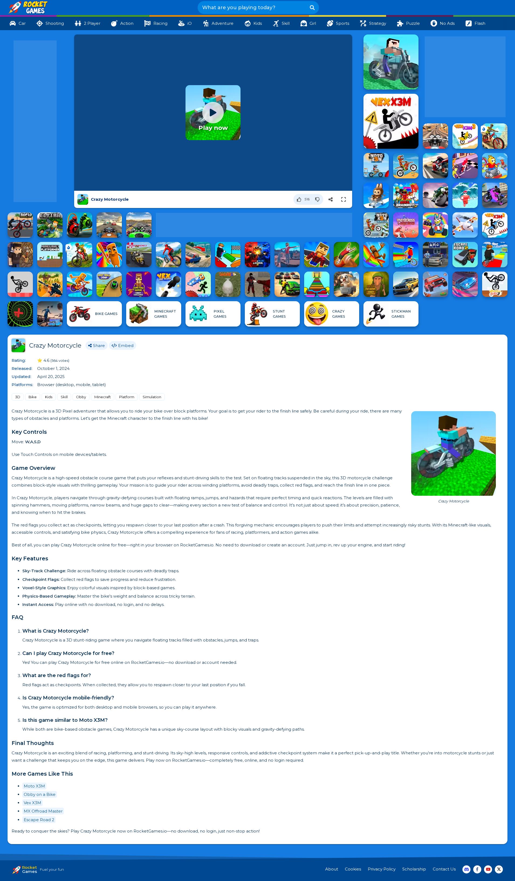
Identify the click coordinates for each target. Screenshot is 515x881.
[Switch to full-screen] (343, 199)
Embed (125, 345)
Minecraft (102, 397)
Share (99, 345)
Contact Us (444, 869)
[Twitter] (499, 869)
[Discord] (466, 869)
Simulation (152, 397)
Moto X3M (34, 786)
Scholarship (414, 869)
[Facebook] (477, 869)
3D (17, 397)
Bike (33, 397)
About (331, 869)
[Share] (330, 199)
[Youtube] (488, 869)
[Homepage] (28, 8)
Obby (81, 397)
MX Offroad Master (43, 811)
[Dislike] (318, 199)
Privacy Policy (382, 869)
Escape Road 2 (39, 819)
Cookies (353, 869)
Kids (48, 397)
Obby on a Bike (40, 794)
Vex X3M (32, 802)
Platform (126, 397)
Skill (64, 397)
